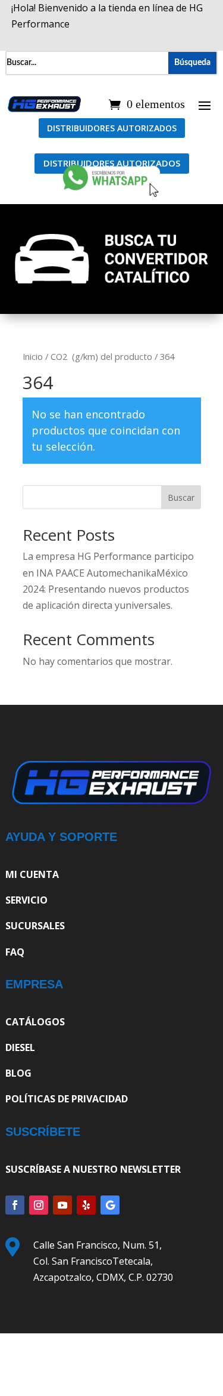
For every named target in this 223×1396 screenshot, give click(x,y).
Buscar (181, 497)
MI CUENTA (32, 874)
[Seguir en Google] (110, 1205)
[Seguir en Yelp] (86, 1205)
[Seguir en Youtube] (62, 1205)
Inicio (33, 356)
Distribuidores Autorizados (112, 128)
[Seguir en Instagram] (38, 1205)
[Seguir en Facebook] (14, 1205)
